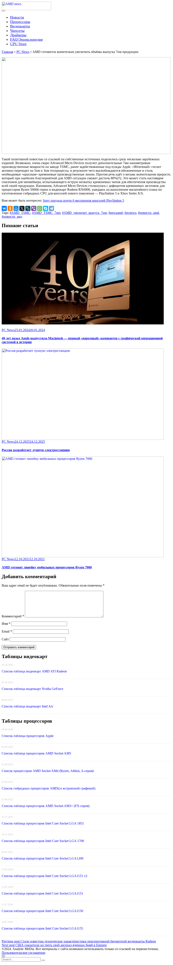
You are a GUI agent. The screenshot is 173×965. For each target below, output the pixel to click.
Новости (17, 17)
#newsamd (115, 213)
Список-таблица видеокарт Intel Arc (27, 706)
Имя (6, 623)
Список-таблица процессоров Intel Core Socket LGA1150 (42, 911)
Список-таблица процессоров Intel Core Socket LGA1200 (42, 858)
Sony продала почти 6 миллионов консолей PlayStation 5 (83, 200)
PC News (22, 52)
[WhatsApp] (39, 208)
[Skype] (45, 208)
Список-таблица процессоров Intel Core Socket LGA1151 (42, 893)
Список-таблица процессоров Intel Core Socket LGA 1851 (43, 823)
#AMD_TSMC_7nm (46, 213)
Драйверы (18, 35)
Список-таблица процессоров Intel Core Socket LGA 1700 (43, 841)
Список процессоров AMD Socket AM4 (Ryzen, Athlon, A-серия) (48, 771)
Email (7, 631)
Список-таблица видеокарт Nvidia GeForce (32, 689)
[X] (21, 208)
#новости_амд (12, 216)
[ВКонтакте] (4, 208)
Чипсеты (17, 30)
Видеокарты (20, 26)
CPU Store (18, 44)
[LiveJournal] (27, 208)
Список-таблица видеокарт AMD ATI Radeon (34, 671)
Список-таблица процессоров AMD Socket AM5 (36, 753)
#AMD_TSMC (20, 213)
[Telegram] (51, 208)
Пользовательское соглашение (23, 952)
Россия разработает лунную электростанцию (36, 450)
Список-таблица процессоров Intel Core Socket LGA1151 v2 (44, 876)
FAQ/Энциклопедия (26, 39)
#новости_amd (148, 213)
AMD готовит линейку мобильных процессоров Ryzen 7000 (47, 567)
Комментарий (13, 616)
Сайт (5, 639)
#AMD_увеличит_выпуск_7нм (84, 213)
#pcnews (130, 213)
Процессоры (20, 22)
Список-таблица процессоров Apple (28, 736)
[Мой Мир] (16, 208)
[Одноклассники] (10, 208)
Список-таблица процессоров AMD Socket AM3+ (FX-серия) (45, 806)
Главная (7, 52)
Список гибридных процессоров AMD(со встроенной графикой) (48, 788)
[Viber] (33, 208)
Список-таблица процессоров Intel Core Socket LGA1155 (42, 928)
